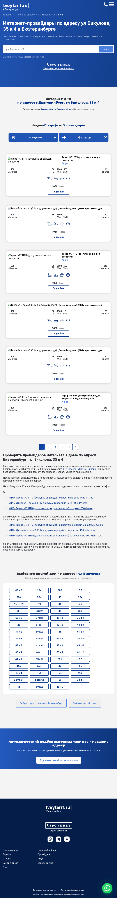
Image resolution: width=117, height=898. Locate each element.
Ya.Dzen (67, 839)
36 (59, 611)
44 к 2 (18, 659)
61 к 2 (80, 652)
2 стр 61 (18, 679)
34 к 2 (18, 631)
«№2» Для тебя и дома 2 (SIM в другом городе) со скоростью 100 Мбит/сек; (52, 530)
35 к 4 (80, 617)
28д (80, 597)
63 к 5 (18, 617)
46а (19, 666)
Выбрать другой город (85, 703)
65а (39, 666)
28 (18, 624)
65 (59, 673)
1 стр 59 (18, 604)
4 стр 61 (39, 679)
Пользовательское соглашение (44, 890)
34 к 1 (18, 638)
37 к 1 (60, 645)
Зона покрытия (45, 863)
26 (80, 666)
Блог (5, 867)
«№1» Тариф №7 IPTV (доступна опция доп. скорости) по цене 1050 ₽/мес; (51, 497)
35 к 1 (60, 617)
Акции (41, 858)
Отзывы (7, 858)
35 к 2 (39, 631)
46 (80, 604)
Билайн (91, 469)
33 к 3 (39, 659)
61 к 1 (39, 624)
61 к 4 (39, 645)
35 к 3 (60, 638)
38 (18, 611)
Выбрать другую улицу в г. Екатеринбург (41, 703)
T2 (85, 469)
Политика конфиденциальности (72, 890)
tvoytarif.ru (15, 5)
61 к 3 (80, 631)
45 (18, 686)
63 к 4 (80, 645)
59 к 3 (60, 624)
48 (59, 631)
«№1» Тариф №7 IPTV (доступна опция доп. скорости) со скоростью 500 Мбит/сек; (56, 524)
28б (19, 597)
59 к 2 (39, 686)
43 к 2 (60, 686)
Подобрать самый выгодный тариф (58, 760)
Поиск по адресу (11, 850)
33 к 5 (39, 638)
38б (60, 590)
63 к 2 (60, 652)
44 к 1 (39, 652)
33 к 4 (80, 638)
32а (80, 611)
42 (59, 666)
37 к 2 (39, 617)
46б (39, 673)
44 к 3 (80, 624)
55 (59, 679)
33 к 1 (80, 679)
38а (39, 597)
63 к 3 (18, 645)
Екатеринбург (12, 9)
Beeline (72, 469)
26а (39, 590)
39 (39, 604)
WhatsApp (50, 839)
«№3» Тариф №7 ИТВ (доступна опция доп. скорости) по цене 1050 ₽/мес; (51, 508)
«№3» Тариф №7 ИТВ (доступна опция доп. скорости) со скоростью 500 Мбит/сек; (55, 535)
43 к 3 (18, 590)
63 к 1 (18, 652)
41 (59, 604)
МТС (80, 469)
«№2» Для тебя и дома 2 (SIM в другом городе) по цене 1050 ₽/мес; (48, 503)
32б (60, 659)
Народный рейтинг (47, 850)
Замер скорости (11, 863)
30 (59, 597)
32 (80, 659)
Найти (106, 49)
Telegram (58, 839)
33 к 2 (39, 611)
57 (80, 590)
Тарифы (7, 854)
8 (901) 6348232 (60, 64)
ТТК (65, 469)
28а (80, 673)
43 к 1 (18, 673)
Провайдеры (44, 854)
